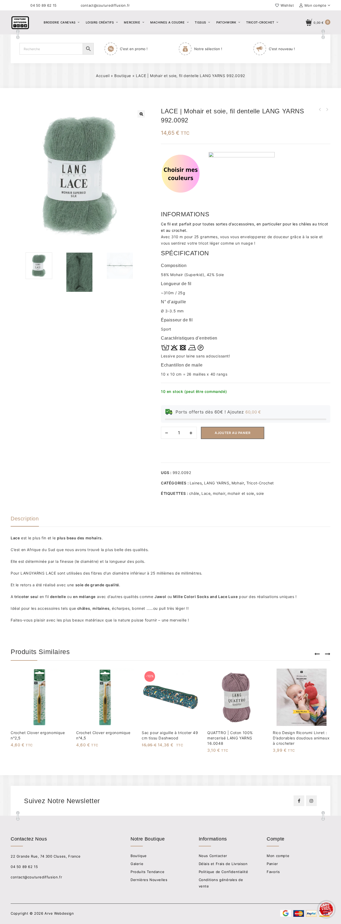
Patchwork (226, 22)
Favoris (273, 872)
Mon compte (278, 856)
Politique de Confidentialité (223, 872)
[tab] (30, 521)
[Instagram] (311, 800)
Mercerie (132, 22)
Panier (272, 864)
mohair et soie (241, 493)
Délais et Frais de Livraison (223, 864)
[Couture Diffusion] (29, 22)
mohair (219, 493)
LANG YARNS (216, 483)
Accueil (102, 75)
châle (194, 493)
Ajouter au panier (232, 433)
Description (25, 518)
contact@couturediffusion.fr (105, 5)
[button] (141, 114)
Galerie (137, 864)
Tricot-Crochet (260, 22)
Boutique (122, 75)
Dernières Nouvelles (149, 880)
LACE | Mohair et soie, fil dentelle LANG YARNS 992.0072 (327, 110)
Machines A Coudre (167, 22)
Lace (205, 493)
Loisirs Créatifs (100, 22)
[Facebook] (299, 800)
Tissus (200, 22)
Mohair (238, 483)
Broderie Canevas (60, 22)
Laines (196, 483)
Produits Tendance (147, 872)
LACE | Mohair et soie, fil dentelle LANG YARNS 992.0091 (320, 110)
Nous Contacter (213, 856)
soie (260, 493)
